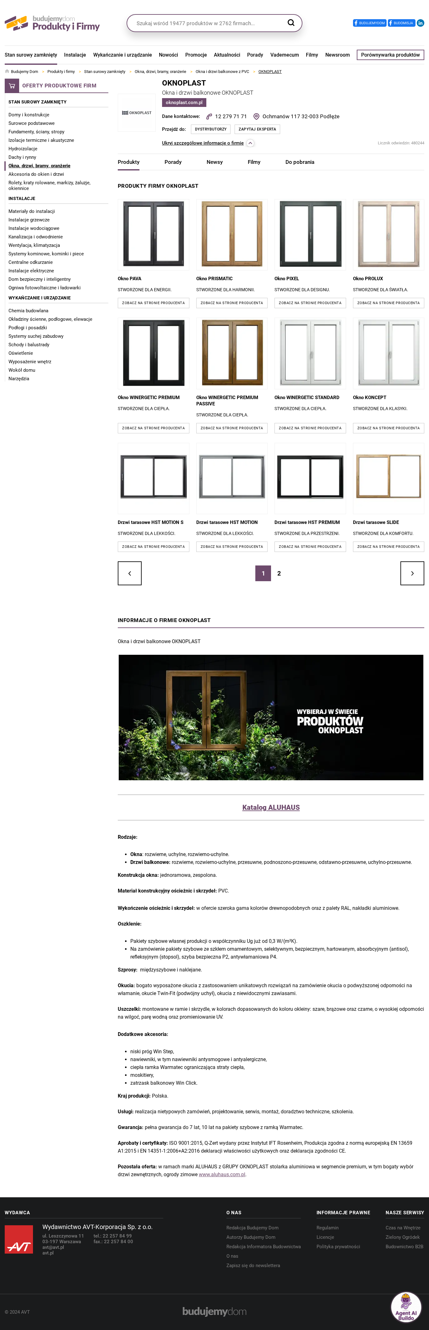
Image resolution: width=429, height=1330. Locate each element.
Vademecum (284, 55)
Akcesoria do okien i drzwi (36, 174)
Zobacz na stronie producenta (153, 303)
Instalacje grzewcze (29, 220)
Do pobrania (299, 162)
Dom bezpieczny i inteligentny (39, 279)
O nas (232, 1256)
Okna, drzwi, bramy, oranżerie (39, 166)
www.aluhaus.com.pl (222, 1174)
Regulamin (328, 1228)
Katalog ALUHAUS (271, 807)
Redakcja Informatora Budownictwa (263, 1246)
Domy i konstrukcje (28, 115)
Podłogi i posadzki (27, 328)
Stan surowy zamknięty (31, 55)
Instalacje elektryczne (31, 271)
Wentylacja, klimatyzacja (34, 245)
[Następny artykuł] (412, 573)
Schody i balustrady (28, 345)
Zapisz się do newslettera (253, 1265)
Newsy (215, 162)
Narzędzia (18, 378)
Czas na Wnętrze (403, 1228)
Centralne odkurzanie (30, 262)
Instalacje (75, 55)
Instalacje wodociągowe (33, 228)
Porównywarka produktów (390, 55)
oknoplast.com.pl (184, 102)
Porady (255, 55)
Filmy (312, 55)
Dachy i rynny (22, 157)
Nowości (168, 55)
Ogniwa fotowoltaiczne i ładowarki (44, 288)
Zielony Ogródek (403, 1237)
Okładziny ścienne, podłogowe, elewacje (50, 319)
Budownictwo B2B (404, 1246)
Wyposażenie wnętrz (29, 361)
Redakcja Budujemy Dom (252, 1228)
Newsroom (337, 55)
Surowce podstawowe (31, 123)
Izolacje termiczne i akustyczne (41, 140)
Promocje (196, 55)
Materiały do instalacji (31, 211)
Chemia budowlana (28, 311)
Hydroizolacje (22, 149)
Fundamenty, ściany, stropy (36, 132)
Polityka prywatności (338, 1246)
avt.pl (48, 1253)
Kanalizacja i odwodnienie (35, 237)
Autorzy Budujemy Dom (250, 1237)
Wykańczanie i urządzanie (122, 55)
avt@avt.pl (53, 1247)
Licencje (325, 1237)
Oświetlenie (20, 353)
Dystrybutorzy (210, 129)
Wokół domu (21, 370)
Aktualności (227, 55)
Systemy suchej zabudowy (35, 336)
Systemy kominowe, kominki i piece (46, 254)
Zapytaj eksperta (257, 129)
